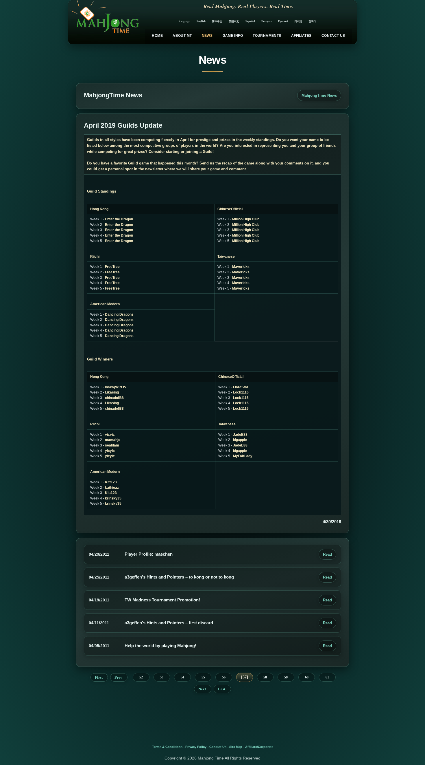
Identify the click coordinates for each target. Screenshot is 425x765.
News (207, 36)
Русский (283, 21)
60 (306, 677)
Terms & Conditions (167, 746)
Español (250, 21)
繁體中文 (234, 21)
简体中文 (217, 21)
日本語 (298, 21)
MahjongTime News (319, 95)
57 (245, 677)
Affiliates (301, 36)
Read (327, 554)
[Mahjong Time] (104, 22)
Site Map (235, 746)
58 (265, 677)
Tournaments (267, 36)
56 (224, 677)
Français (266, 21)
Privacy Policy (195, 746)
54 (182, 677)
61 (327, 677)
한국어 (312, 21)
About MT (182, 36)
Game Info (233, 36)
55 (203, 677)
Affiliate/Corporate (259, 746)
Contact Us (333, 36)
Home (157, 36)
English (201, 21)
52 (141, 677)
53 (161, 677)
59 (286, 677)
